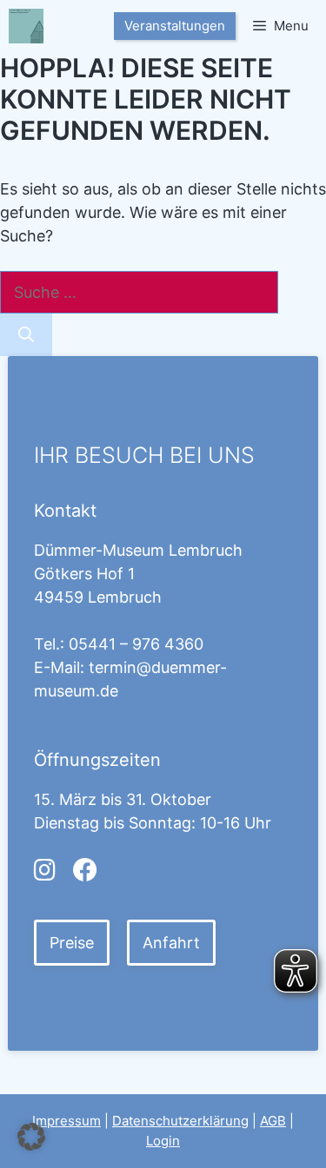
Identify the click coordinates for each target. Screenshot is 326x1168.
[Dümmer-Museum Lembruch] (26, 26)
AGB (273, 1120)
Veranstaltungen (174, 25)
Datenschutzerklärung (180, 1120)
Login (163, 1140)
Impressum (66, 1120)
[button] (31, 1136)
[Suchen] (26, 334)
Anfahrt (171, 943)
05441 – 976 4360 (136, 644)
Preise (72, 943)
